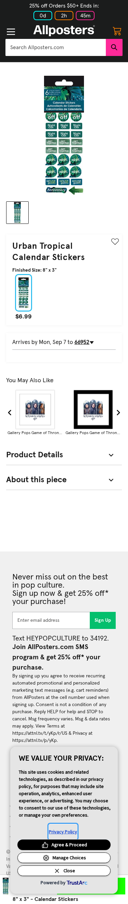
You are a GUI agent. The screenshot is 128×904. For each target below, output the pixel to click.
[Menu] (10, 31)
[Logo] (64, 31)
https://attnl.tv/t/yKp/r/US (39, 733)
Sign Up (103, 620)
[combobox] (55, 47)
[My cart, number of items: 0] (117, 30)
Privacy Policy (63, 832)
